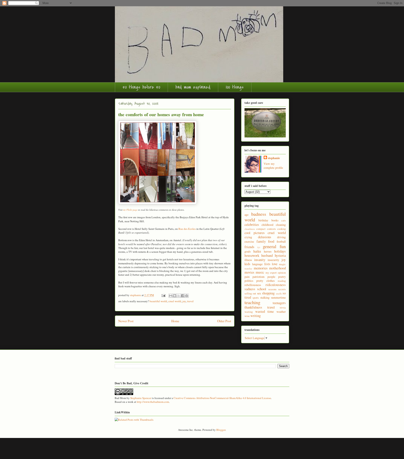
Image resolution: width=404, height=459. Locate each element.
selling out (250, 293)
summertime (278, 297)
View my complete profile (273, 166)
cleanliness (250, 228)
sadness (250, 288)
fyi (258, 247)
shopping (268, 293)
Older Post (224, 321)
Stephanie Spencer (140, 398)
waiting (249, 312)
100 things (235, 87)
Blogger (220, 430)
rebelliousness (253, 285)
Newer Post (125, 321)
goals (248, 251)
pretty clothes (265, 281)
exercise (249, 241)
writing (255, 315)
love (274, 263)
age (247, 215)
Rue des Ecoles (187, 229)
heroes (267, 251)
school (261, 288)
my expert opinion (276, 272)
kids (247, 263)
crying (248, 237)
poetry (282, 277)
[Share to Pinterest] (187, 296)
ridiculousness (276, 284)
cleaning (281, 225)
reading (282, 281)
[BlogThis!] (175, 296)
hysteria (280, 255)
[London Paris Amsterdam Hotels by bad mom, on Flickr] (157, 203)
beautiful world (158, 301)
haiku (257, 251)
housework (252, 255)
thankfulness (253, 307)
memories (261, 268)
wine (247, 316)
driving (281, 237)
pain (247, 277)
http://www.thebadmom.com (153, 402)
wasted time (264, 311)
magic (282, 264)
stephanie (274, 158)
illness (248, 260)
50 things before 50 (141, 87)
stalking (265, 297)
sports (255, 297)
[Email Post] (163, 295)
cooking (281, 229)
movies (249, 272)
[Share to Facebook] (183, 296)
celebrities (252, 224)
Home (175, 321)
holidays (280, 251)
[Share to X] (179, 296)
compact (261, 229)
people (271, 277)
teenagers (279, 302)
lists (267, 263)
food (271, 241)
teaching (252, 302)
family (261, 241)
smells (279, 293)
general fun (274, 246)
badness (258, 214)
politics (249, 281)
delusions (264, 236)
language (257, 264)
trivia (283, 307)
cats (283, 220)
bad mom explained (192, 87)
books (274, 220)
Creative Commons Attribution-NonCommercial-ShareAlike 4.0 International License (222, 398)
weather (281, 312)
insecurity (273, 260)
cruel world (174, 301)
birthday (263, 220)
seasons (272, 289)
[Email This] (171, 296)
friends (249, 246)
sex (259, 293)
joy (184, 301)
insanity (259, 259)
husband (267, 255)
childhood (267, 225)
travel (190, 301)
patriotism (258, 277)
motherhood (277, 268)
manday (248, 268)
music (260, 272)
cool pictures (255, 232)
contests (271, 229)
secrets (282, 289)
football (281, 241)
